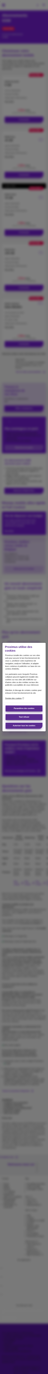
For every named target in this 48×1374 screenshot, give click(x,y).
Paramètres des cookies (24, 708)
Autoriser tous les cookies (24, 726)
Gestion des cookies (13, 698)
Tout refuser (24, 717)
